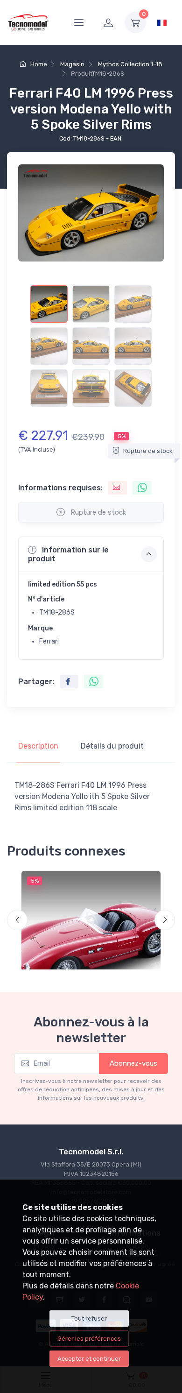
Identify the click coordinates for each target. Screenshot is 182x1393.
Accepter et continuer (89, 1358)
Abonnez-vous (133, 1063)
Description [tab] (38, 746)
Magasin (72, 64)
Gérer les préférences (89, 1338)
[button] (91, 554)
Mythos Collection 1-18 (130, 64)
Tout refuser (89, 1318)
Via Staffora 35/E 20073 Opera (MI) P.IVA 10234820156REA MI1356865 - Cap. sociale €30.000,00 (91, 1173)
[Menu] (79, 22)
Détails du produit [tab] (112, 746)
